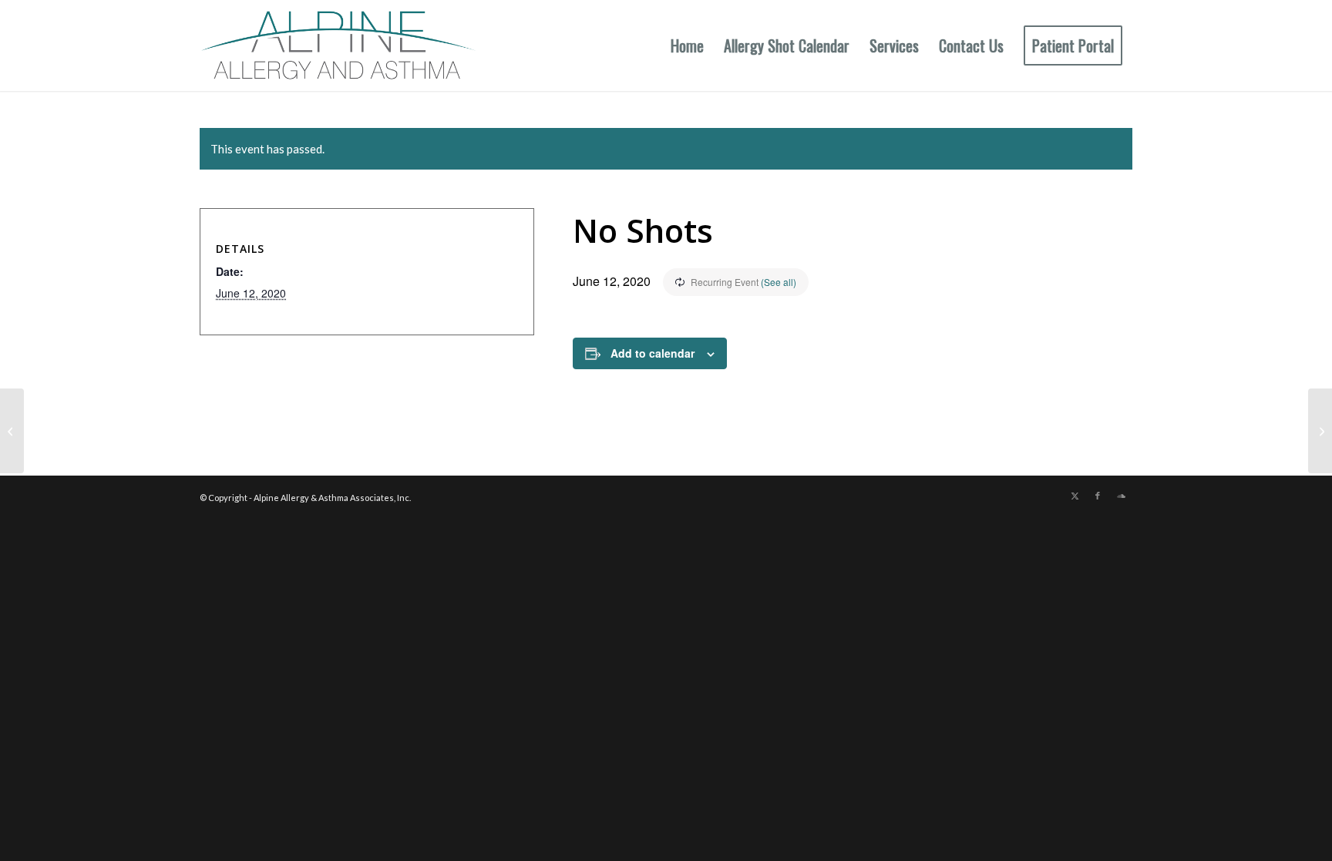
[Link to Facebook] (1097, 495)
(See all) (778, 281)
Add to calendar (652, 353)
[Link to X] (1074, 495)
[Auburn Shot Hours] (12, 430)
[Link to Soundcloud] (1120, 495)
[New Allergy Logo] (338, 45)
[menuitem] (687, 45)
